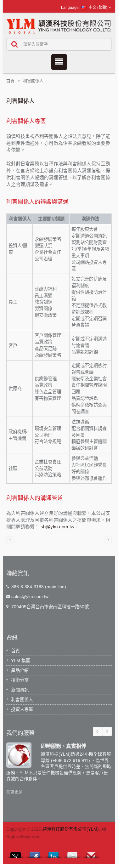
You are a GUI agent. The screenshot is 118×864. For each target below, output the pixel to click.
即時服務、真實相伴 (63, 745)
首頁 (10, 80)
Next (107, 731)
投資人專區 (22, 709)
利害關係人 (33, 80)
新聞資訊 (20, 689)
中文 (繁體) (98, 7)
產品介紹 (20, 670)
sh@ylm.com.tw (57, 526)
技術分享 (20, 680)
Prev (97, 731)
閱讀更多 (14, 791)
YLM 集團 (20, 660)
